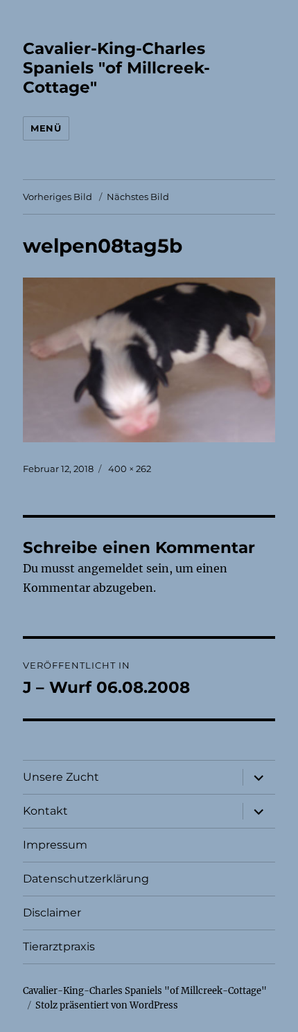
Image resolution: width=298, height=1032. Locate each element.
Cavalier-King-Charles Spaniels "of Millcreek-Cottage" (116, 68)
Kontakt (45, 810)
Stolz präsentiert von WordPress (106, 1005)
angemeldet (110, 568)
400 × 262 (129, 468)
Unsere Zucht (61, 777)
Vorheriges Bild (57, 196)
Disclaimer (52, 912)
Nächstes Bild (138, 196)
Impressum (55, 844)
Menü (45, 128)
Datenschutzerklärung (86, 878)
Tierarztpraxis (59, 946)
